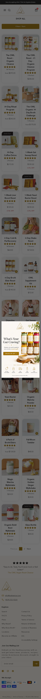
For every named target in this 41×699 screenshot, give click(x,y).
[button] (20, 349)
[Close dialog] (37, 323)
